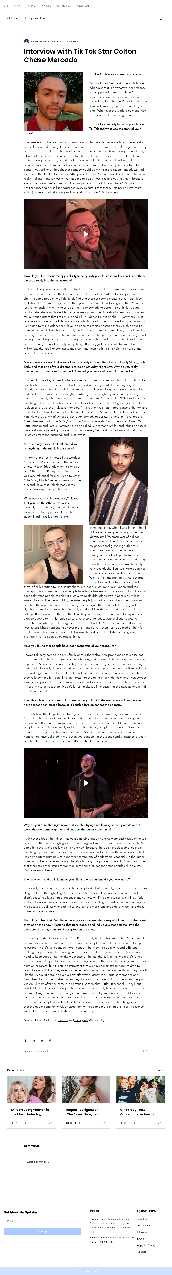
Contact (141, 1251)
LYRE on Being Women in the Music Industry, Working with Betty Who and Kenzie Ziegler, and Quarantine (30, 1112)
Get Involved (144, 1225)
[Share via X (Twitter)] (33, 1040)
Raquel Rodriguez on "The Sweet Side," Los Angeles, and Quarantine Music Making (85, 1112)
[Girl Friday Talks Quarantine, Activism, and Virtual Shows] (140, 1089)
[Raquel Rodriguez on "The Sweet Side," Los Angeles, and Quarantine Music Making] (86, 1089)
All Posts (12, 18)
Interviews (142, 1232)
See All (161, 1069)
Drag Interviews (35, 18)
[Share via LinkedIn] (42, 1040)
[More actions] (146, 42)
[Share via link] (50, 1040)
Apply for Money (146, 1245)
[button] (160, 18)
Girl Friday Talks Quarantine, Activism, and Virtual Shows (137, 1112)
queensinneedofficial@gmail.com (116, 1237)
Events (140, 1238)
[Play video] (86, 234)
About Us (142, 1219)
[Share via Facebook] (25, 1040)
